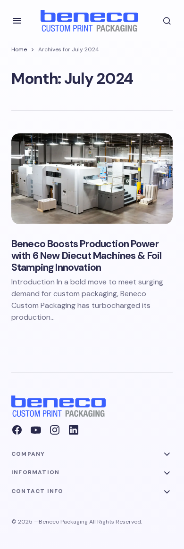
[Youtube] (35, 429)
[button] (17, 20)
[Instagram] (54, 429)
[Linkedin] (73, 429)
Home (19, 49)
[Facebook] (17, 429)
